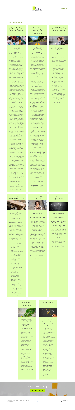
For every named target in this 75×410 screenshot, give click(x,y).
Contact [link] (51, 16)
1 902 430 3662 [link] (64, 8)
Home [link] (14, 16)
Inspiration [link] (59, 16)
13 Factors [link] (31, 16)
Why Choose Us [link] (22, 16)
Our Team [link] (44, 16)
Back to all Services (37, 390)
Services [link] (38, 16)
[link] (37, 8)
